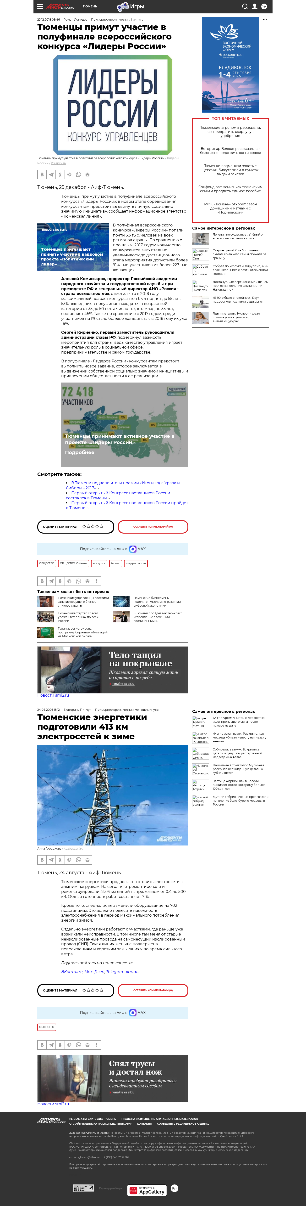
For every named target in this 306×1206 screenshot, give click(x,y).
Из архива (58, 163)
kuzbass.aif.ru (73, 848)
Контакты (144, 1123)
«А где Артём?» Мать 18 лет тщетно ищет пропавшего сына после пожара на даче (239, 721)
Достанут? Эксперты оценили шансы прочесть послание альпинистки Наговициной (240, 285)
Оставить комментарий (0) (153, 526)
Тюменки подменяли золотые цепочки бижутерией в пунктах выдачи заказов (230, 170)
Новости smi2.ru (53, 695)
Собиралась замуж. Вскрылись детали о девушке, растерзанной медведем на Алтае (237, 753)
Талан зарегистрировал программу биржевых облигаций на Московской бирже (83, 632)
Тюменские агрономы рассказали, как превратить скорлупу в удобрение (230, 132)
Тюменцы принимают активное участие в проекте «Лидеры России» (119, 439)
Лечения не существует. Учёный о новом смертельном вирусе (238, 236)
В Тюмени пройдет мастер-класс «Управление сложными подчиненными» (157, 617)
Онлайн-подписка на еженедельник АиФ (100, 1123)
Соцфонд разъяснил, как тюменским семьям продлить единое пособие (230, 189)
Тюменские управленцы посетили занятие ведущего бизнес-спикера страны (83, 601)
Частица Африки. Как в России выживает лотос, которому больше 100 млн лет (239, 784)
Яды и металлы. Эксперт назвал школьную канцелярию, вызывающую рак (236, 317)
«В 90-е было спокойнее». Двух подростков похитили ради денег (238, 299)
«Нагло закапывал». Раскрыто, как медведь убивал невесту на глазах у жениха (239, 737)
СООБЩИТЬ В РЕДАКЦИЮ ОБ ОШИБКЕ (183, 1123)
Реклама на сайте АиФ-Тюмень (92, 1119)
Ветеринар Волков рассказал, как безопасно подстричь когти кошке (230, 151)
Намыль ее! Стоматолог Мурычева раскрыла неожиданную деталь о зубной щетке (238, 769)
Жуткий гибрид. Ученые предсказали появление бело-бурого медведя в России (240, 800)
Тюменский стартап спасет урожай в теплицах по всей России (78, 617)
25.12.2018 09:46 (48, 19)
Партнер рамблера (110, 1188)
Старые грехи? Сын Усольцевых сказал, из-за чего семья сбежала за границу (239, 254)
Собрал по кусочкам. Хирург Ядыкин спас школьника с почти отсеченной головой (240, 270)
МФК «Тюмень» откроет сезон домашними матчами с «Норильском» (230, 208)
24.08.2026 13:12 (48, 709)
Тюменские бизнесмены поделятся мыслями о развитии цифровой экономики (157, 601)
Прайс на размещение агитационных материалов (159, 1119)
